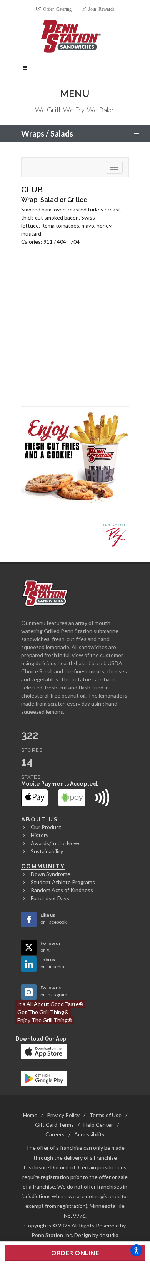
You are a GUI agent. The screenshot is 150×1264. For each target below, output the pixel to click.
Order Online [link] (75, 1252)
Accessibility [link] (89, 1134)
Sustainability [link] (47, 851)
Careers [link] (55, 1134)
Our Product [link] (46, 827)
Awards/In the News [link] (56, 843)
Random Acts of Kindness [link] (62, 890)
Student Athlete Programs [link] (63, 882)
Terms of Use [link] (105, 1115)
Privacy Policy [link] (63, 1115)
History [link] (39, 835)
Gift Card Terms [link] (54, 1124)
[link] (54, 8)
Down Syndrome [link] (50, 874)
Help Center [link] (98, 1124)
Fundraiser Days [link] (50, 898)
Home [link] (30, 1115)
